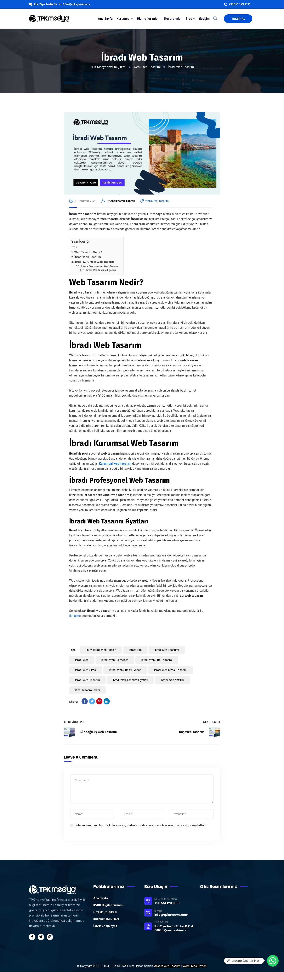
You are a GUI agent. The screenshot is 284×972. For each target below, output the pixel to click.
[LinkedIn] (107, 701)
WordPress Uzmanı (195, 966)
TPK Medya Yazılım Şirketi (108, 67)
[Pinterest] (99, 701)
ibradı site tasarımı (166, 650)
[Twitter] (92, 701)
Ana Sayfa (100, 898)
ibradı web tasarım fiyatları (130, 680)
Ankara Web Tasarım (167, 966)
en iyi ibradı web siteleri (101, 650)
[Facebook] (85, 701)
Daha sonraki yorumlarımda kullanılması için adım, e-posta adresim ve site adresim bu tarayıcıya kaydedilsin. (140, 825)
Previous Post (76, 722)
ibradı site (135, 650)
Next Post (210, 722)
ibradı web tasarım (87, 680)
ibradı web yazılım (172, 680)
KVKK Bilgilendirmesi (108, 905)
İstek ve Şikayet (105, 926)
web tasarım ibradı (87, 690)
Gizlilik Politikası (105, 912)
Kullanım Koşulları (106, 919)
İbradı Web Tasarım (87, 257)
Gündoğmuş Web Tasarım (98, 732)
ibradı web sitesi (86, 670)
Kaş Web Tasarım (191, 732)
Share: (73, 701)
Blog (189, 18)
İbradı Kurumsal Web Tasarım (94, 262)
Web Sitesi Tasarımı (147, 67)
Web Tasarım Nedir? (88, 252)
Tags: (72, 650)
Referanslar (173, 18)
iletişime (75, 616)
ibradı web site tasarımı (157, 660)
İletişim (204, 18)
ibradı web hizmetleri (115, 660)
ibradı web (82, 660)
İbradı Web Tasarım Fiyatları (101, 270)
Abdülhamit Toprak (122, 200)
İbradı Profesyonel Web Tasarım (100, 266)
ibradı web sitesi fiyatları (125, 670)
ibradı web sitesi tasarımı (170, 670)
